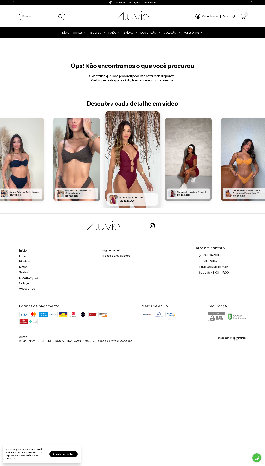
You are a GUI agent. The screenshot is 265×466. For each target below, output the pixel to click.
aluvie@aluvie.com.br (213, 267)
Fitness (78, 32)
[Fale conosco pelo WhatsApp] (256, 457)
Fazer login (229, 16)
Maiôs (112, 32)
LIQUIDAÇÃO (148, 32)
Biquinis (95, 32)
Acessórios (192, 32)
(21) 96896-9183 (210, 255)
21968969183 (208, 261)
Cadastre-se (210, 16)
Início (65, 32)
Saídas (128, 32)
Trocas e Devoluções (115, 255)
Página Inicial (110, 250)
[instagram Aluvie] (152, 226)
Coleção (170, 32)
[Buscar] (59, 16)
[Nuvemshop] (232, 339)
